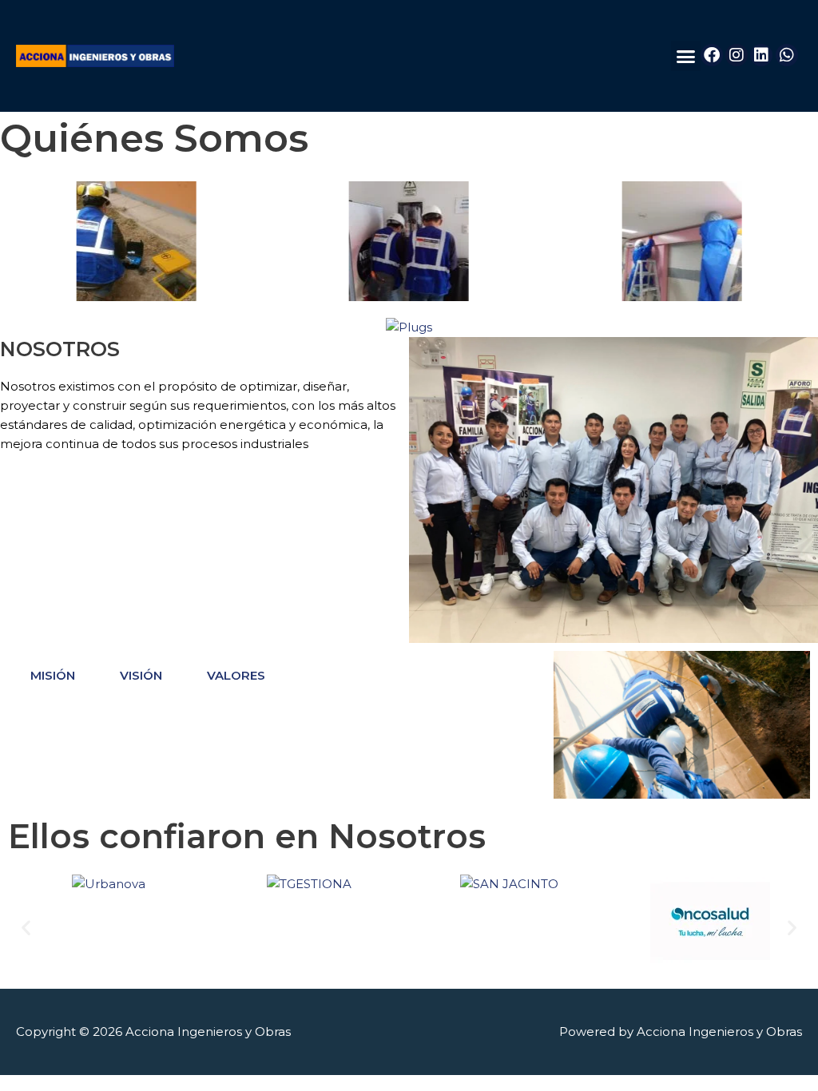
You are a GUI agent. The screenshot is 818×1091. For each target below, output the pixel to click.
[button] (686, 56)
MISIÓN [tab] (52, 675)
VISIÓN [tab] (141, 675)
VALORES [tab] (236, 675)
